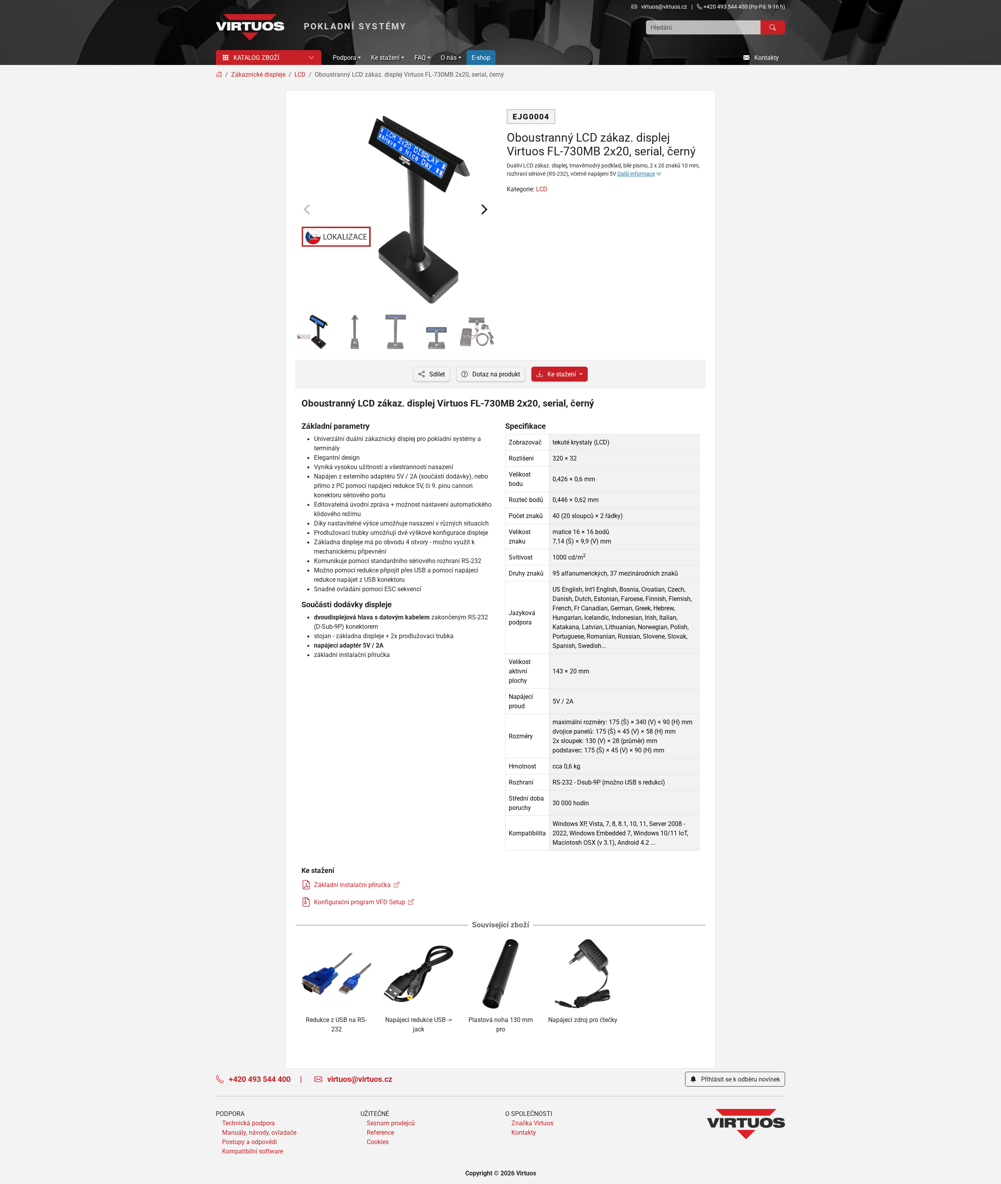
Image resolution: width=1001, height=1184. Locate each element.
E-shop (481, 57)
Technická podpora (248, 1123)
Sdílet (436, 374)
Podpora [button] (344, 57)
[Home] (219, 74)
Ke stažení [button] (385, 57)
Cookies (378, 1142)
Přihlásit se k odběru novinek (740, 1079)
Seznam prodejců (391, 1123)
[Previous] (307, 209)
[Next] (483, 209)
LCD (541, 189)
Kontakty (766, 57)
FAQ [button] (420, 57)
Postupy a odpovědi (249, 1142)
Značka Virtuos (532, 1123)
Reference (380, 1132)
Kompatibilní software (252, 1151)
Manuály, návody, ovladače (259, 1132)
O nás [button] (449, 57)
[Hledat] (772, 27)
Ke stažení (562, 374)
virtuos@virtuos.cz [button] (663, 6)
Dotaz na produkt (495, 374)
